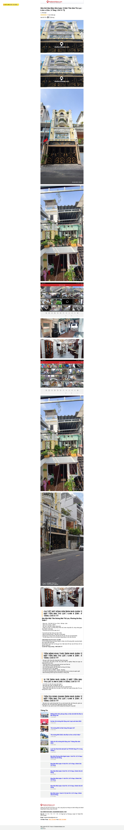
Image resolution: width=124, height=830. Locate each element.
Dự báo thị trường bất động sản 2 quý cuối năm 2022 (66, 721)
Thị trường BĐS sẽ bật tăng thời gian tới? (63, 728)
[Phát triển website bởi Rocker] (43, 828)
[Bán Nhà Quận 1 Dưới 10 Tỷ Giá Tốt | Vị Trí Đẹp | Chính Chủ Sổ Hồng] (44, 794)
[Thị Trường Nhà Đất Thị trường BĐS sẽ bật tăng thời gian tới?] (44, 729)
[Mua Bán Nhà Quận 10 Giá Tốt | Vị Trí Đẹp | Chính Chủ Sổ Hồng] (44, 764)
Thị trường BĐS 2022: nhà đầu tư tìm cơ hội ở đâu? (65, 734)
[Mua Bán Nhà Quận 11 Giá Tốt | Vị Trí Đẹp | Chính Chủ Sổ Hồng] (44, 779)
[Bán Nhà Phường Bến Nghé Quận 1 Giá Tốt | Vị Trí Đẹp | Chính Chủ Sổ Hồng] (44, 757)
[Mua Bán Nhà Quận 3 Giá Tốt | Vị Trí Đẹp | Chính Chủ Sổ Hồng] (44, 787)
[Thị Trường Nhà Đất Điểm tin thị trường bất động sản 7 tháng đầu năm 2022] (44, 742)
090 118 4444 (13, 4)
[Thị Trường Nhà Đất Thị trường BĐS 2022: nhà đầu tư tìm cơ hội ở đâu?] (44, 736)
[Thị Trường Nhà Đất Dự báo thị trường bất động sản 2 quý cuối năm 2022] (44, 722)
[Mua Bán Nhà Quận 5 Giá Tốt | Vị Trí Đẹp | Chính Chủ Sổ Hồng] (44, 772)
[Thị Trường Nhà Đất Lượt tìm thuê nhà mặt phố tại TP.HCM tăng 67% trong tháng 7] (44, 750)
